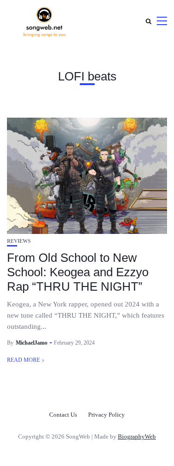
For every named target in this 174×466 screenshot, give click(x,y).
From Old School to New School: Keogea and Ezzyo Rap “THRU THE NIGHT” (77, 272)
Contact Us (63, 414)
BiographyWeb (137, 436)
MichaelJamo (31, 343)
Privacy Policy (106, 414)
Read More (23, 360)
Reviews (19, 241)
